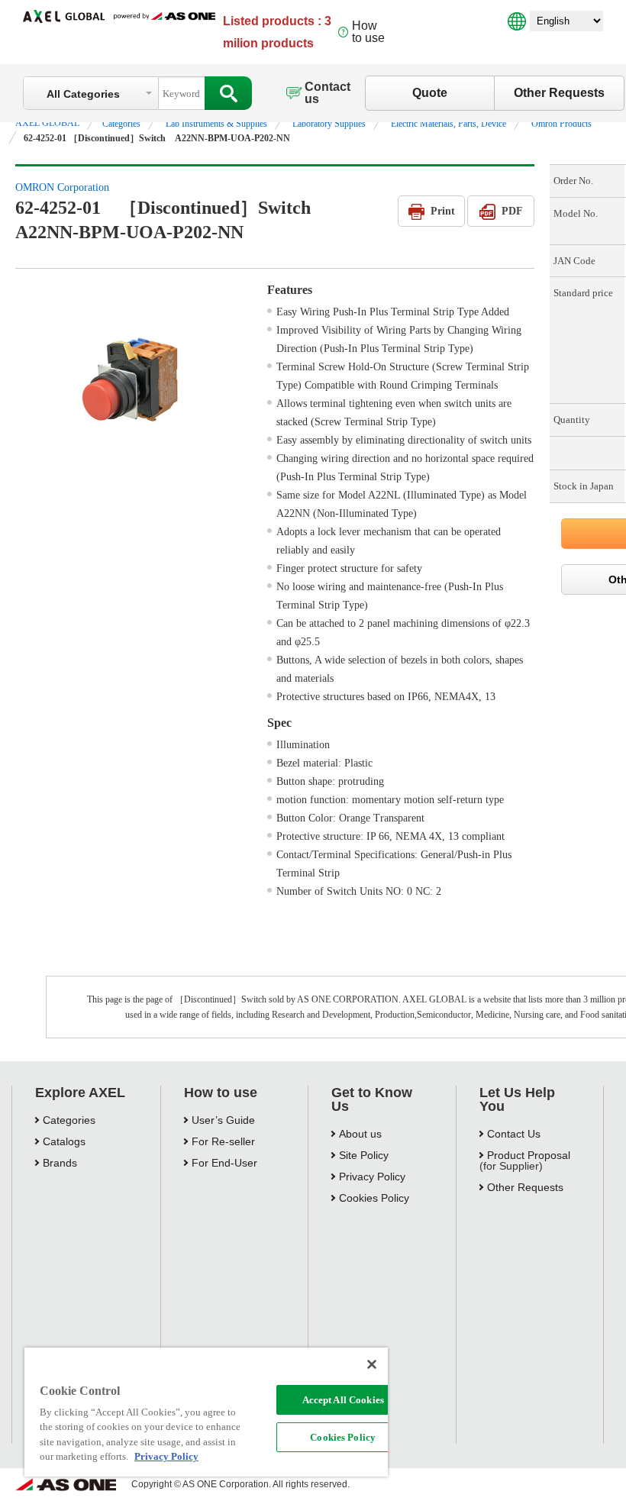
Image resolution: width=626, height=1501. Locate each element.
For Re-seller (223, 1141)
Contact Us (513, 1134)
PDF (512, 211)
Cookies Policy (343, 1437)
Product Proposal (528, 1155)
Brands (60, 1163)
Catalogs (64, 1141)
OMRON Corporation (62, 187)
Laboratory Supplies (329, 123)
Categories (121, 123)
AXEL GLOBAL (47, 123)
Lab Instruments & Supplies (216, 123)
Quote (429, 92)
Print (443, 211)
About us (360, 1134)
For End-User (224, 1163)
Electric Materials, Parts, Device (448, 123)
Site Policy (364, 1155)
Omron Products (561, 123)
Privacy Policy (372, 1176)
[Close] (371, 1364)
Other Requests (559, 92)
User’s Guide (223, 1120)
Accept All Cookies (343, 1400)
